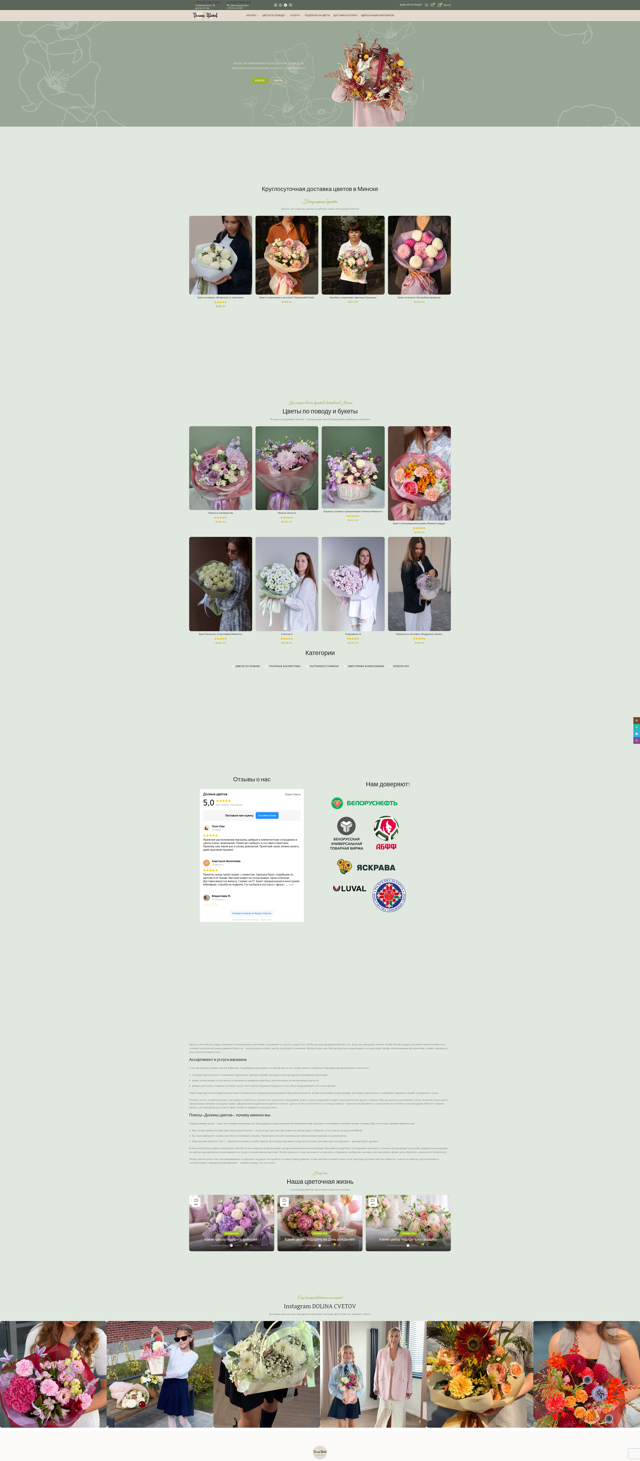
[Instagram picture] (53, 1374)
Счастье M (286, 634)
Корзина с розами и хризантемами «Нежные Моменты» (353, 511)
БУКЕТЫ (259, 80)
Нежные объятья (287, 513)
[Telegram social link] (285, 5)
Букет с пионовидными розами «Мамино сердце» (419, 523)
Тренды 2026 (232, 1233)
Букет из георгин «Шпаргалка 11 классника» (221, 297)
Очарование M (353, 634)
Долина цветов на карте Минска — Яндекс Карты (252, 920)
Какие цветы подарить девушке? (231, 1239)
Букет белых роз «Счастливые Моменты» (220, 634)
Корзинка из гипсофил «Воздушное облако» (419, 634)
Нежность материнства (220, 513)
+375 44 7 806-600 (238, 2)
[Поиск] (426, 5)
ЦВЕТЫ (278, 80)
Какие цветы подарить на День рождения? (320, 1239)
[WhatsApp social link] (280, 5)
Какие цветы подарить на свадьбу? (408, 1239)
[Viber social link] (290, 5)
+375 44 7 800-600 (207, 2)
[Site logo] (205, 15)
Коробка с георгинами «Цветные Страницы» (353, 297)
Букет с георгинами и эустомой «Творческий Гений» (286, 297)
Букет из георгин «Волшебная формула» (419, 297)
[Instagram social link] (275, 5)
